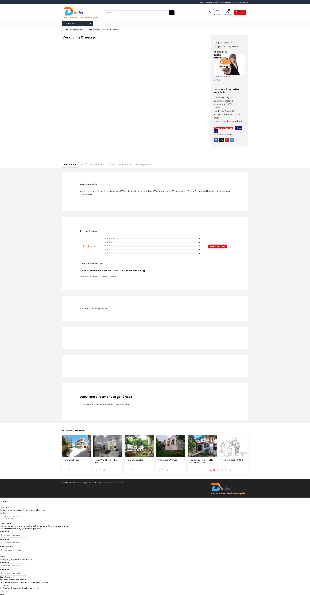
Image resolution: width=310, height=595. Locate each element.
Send (2, 556)
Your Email (5, 539)
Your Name (5, 531)
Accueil (65, 29)
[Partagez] (6, 591)
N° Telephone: (221, 114)
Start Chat (5, 577)
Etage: (217, 107)
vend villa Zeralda (135, 460)
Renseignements (144, 164)
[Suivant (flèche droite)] (3, 594)
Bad (8, 585)
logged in (96, 276)
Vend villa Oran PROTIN (232, 460)
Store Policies (125, 164)
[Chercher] (171, 12)
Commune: (219, 101)
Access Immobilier (222, 76)
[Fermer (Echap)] (8, 591)
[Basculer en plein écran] (3, 591)
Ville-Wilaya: (220, 97)
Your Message (6, 546)
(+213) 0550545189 (224, 2)
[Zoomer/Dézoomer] (1, 591)
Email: (216, 117)
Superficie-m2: (221, 104)
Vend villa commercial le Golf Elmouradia (201, 461)
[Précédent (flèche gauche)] (1, 594)
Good (3, 585)
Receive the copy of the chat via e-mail (21, 588)
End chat (4, 513)
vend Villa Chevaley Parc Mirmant (107, 461)
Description (70, 164)
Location (111, 164)
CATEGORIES (70, 23)
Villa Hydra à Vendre (167, 460)
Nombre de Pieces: (223, 111)
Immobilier (77, 29)
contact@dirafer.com (240, 2)
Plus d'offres (97, 164)
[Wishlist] (217, 12)
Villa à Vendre (93, 29)
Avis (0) (83, 164)
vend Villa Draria (71, 460)
